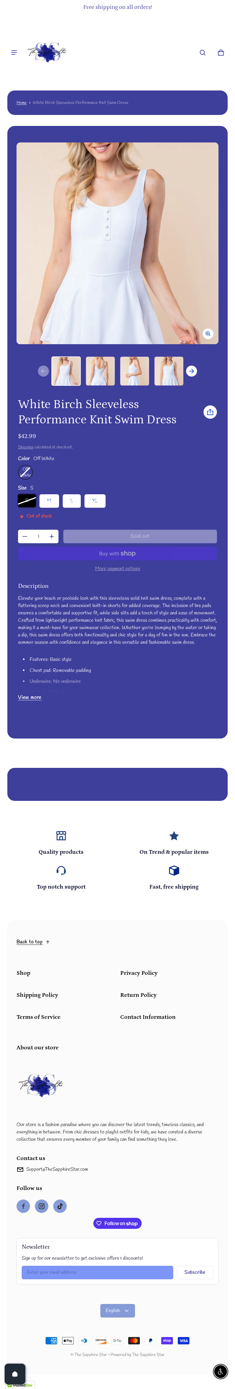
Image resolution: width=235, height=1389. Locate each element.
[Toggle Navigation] (14, 52)
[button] (202, 52)
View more (30, 697)
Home (22, 102)
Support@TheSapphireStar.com (57, 1169)
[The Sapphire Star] (47, 52)
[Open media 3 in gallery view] (100, 371)
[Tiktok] (60, 1206)
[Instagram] (41, 1206)
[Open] (15, 1374)
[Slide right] (191, 371)
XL (95, 501)
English (113, 1310)
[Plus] (51, 536)
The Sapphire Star (90, 1355)
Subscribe (195, 1272)
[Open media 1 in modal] (117, 243)
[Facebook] (23, 1206)
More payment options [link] (117, 569)
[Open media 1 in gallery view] (66, 371)
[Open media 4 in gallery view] (134, 371)
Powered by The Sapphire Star (137, 1355)
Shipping (25, 447)
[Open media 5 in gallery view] (169, 371)
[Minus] (25, 536)
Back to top (30, 942)
